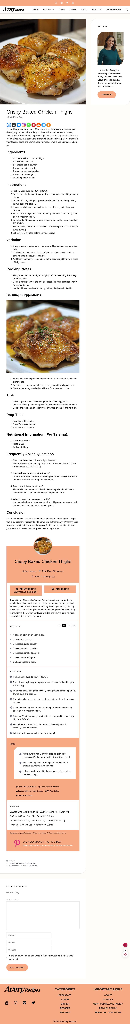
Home (35, 10)
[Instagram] (56, 3)
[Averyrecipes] (14, 9)
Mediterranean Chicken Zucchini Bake (23, 866)
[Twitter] (67, 3)
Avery (33, 571)
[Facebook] (9, 125)
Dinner (73, 10)
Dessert (65, 1008)
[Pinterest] (61, 3)
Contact (96, 10)
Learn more (107, 95)
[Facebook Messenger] (19, 125)
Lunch (62, 10)
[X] (14, 125)
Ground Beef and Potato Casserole (22, 863)
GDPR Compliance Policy (108, 1004)
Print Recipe (25, 590)
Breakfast (65, 995)
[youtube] (8, 1004)
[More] (48, 125)
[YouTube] (73, 3)
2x (69, 626)
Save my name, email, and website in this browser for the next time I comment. (41, 957)
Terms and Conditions (108, 1012)
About (84, 10)
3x (74, 626)
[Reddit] (38, 125)
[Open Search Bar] (126, 9)
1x (64, 626)
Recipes (47, 10)
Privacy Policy (113, 10)
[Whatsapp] (29, 125)
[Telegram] (43, 125)
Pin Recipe (62, 589)
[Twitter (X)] (35, 1004)
